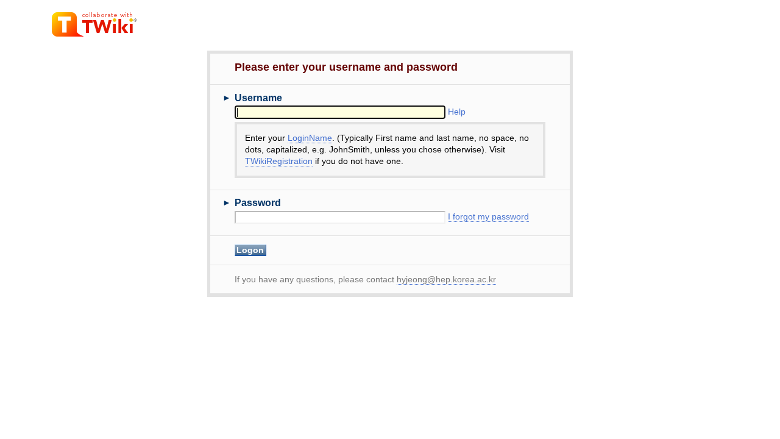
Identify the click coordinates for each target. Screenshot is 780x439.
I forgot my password (488, 216)
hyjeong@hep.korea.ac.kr (446, 279)
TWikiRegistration (279, 161)
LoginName (310, 138)
